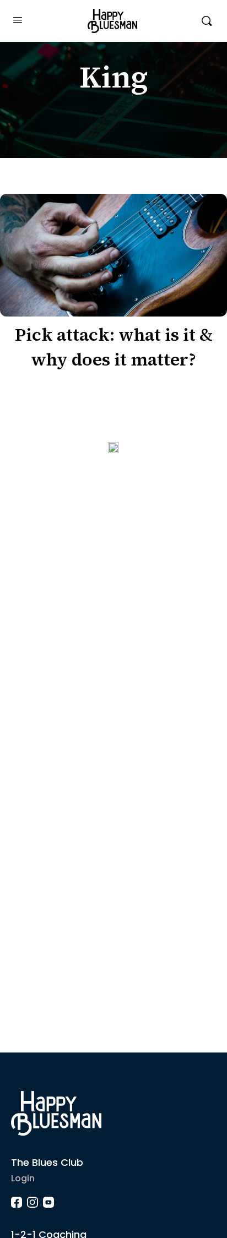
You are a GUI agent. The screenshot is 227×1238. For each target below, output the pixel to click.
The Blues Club (47, 1162)
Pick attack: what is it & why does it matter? (114, 347)
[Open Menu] (17, 20)
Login (23, 1178)
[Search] (206, 21)
